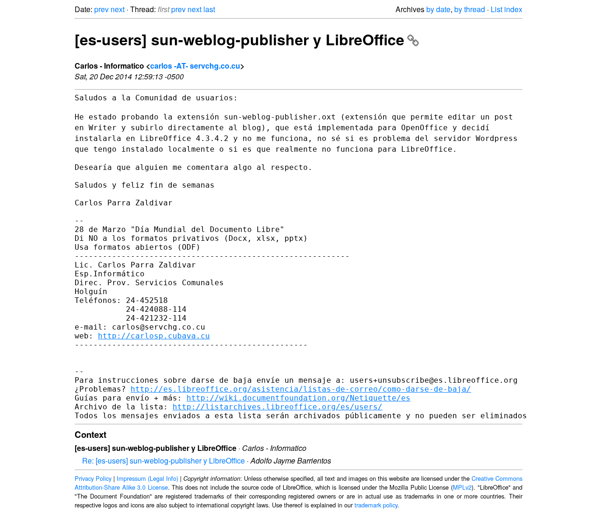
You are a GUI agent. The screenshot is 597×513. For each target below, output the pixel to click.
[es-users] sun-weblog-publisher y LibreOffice (239, 39)
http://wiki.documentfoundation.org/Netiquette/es (298, 398)
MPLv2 (462, 487)
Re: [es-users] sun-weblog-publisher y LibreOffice (163, 460)
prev (101, 9)
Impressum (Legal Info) (147, 478)
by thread (469, 9)
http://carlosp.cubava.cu (154, 335)
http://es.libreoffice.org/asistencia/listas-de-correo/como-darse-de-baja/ (301, 389)
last (209, 9)
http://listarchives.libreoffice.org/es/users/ (277, 406)
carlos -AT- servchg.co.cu (195, 65)
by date (438, 9)
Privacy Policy (93, 478)
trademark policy (375, 504)
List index (506, 9)
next (118, 9)
